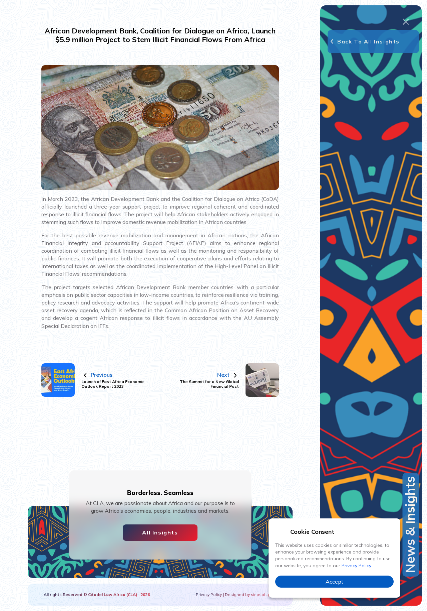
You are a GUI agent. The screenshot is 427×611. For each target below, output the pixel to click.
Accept (334, 581)
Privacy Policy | (210, 594)
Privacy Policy (356, 566)
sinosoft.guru (263, 594)
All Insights (160, 532)
